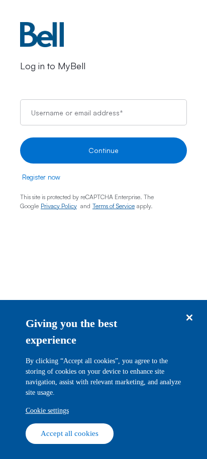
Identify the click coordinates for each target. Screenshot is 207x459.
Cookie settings (47, 410)
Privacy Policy (59, 206)
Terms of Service (113, 206)
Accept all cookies (69, 433)
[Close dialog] (189, 318)
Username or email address (77, 112)
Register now (41, 177)
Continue (103, 150)
